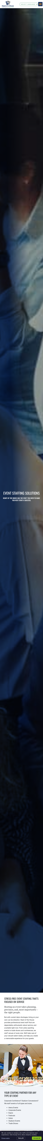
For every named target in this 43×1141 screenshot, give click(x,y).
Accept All (36, 1138)
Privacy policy (5, 1138)
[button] (40, 4)
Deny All (20, 1138)
